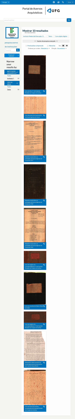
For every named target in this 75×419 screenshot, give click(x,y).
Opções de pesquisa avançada (46, 41)
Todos (9, 76)
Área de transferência (63, 2)
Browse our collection (11, 55)
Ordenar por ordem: (34, 48)
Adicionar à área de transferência (44, 91)
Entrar (69, 2)
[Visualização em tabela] (67, 45)
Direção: (54, 48)
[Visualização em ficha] (63, 45)
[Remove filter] (52, 36)
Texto (9, 89)
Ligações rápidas (53, 2)
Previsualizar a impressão (35, 45)
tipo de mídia (9, 83)
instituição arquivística (11, 72)
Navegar (5, 2)
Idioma (58, 2)
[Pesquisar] (69, 20)
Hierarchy (52, 45)
